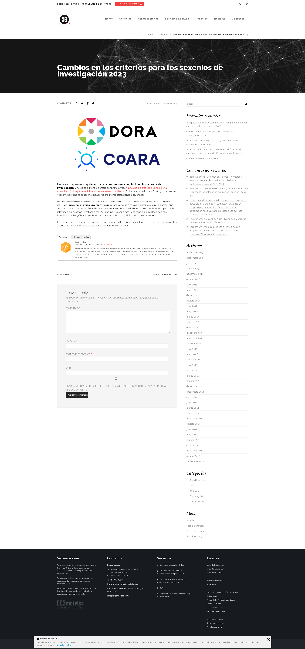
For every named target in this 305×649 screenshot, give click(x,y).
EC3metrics (109, 244)
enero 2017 (192, 327)
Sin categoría (196, 496)
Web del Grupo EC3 (215, 569)
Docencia (194, 485)
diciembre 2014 (194, 386)
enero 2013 (192, 445)
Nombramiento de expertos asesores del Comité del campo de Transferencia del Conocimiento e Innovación (215, 151)
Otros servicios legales (169, 582)
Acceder (190, 520)
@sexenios (211, 584)
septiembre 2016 (195, 343)
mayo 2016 (192, 354)
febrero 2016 (193, 359)
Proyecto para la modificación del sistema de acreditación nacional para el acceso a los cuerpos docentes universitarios (216, 211)
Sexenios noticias (214, 580)
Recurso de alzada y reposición (172, 579)
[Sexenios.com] (65, 253)
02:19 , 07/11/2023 (163, 274)
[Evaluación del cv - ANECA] (157, 571)
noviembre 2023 (194, 252)
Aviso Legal (212, 596)
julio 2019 (191, 263)
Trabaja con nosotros (215, 623)
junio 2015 (191, 365)
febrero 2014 (193, 413)
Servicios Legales (177, 18)
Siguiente (169, 103)
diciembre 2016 (194, 333)
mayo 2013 (192, 434)
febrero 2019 (193, 268)
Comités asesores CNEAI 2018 (202, 158)
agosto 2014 (192, 397)
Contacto (238, 18)
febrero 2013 (193, 440)
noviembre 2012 (194, 450)
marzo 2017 (192, 316)
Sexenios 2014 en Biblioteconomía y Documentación (217, 188)
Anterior (154, 103)
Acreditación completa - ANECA (173, 574)
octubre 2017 (193, 300)
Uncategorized (197, 501)
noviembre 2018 (194, 274)
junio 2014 (191, 402)
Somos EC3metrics (68, 4)
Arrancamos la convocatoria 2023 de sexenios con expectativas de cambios (212, 142)
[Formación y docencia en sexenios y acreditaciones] (157, 594)
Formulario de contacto (97, 4)
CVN (161, 588)
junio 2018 (191, 284)
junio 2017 (191, 306)
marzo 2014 (192, 408)
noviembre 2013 (194, 418)
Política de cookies (63, 645)
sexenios (163, 35)
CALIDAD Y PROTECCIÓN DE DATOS (222, 592)
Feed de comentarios (197, 531)
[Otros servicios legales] (157, 582)
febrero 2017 (193, 322)
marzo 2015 (192, 375)
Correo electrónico (79, 354)
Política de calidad (214, 607)
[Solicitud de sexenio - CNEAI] (157, 565)
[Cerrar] (268, 639)
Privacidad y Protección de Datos (221, 600)
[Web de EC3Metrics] (70, 608)
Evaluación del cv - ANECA (170, 571)
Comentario (73, 308)
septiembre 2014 (195, 392)
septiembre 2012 (195, 461)
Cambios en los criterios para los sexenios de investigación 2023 (210, 133)
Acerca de (64, 237)
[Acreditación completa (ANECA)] (157, 574)
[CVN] (157, 588)
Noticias (219, 18)
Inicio (151, 35)
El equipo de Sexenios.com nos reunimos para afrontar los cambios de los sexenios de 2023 (216, 124)
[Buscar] (245, 103)
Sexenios (125, 18)
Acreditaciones (148, 18)
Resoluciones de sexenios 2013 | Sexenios (212, 219)
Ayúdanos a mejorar (215, 627)
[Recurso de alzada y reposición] (157, 579)
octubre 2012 (193, 456)
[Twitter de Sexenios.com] (247, 4)
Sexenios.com (81, 242)
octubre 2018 (193, 279)
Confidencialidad (214, 604)
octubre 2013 (193, 424)
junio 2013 (191, 429)
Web (68, 368)
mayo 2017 (192, 311)
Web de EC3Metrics (215, 565)
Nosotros (201, 18)
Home (109, 18)
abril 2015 (191, 370)
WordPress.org (194, 536)
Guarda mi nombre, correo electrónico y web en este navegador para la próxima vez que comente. (116, 388)
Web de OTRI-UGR (215, 573)
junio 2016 (191, 349)
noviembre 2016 (194, 338)
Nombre (71, 341)
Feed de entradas (195, 526)
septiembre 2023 (195, 258)
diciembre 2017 (194, 295)
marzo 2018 (192, 290)
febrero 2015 (193, 381)
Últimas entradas (81, 237)
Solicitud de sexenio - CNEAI (171, 565)
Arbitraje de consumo (216, 611)
